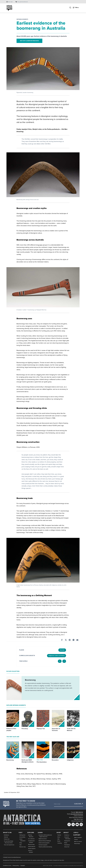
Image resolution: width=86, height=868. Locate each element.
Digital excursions (43, 838)
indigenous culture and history (56, 655)
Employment (67, 841)
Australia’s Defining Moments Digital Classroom (45, 835)
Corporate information (67, 837)
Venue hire (66, 847)
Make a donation (78, 837)
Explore (30, 832)
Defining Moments (22, 19)
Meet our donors (78, 841)
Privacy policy (16, 865)
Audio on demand (30, 851)
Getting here (22, 835)
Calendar (6, 837)
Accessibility (22, 837)
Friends (76, 839)
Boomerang (30, 679)
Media (65, 843)
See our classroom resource (29, 41)
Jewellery (59, 843)
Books (58, 841)
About (66, 832)
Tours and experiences (9, 845)
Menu (77, 7)
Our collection (31, 838)
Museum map (22, 847)
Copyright (22, 865)
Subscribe (77, 803)
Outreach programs (43, 845)
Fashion (59, 835)
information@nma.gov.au (76, 814)
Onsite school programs (44, 843)
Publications (67, 845)
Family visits (6, 839)
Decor (58, 837)
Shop (20, 843)
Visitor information (22, 840)
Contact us (66, 835)
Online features (31, 846)
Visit (20, 832)
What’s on (7, 832)
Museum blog (31, 844)
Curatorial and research (31, 841)
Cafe (20, 845)
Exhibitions (6, 835)
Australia (62, 650)
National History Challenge (45, 841)
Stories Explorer (31, 848)
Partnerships (77, 843)
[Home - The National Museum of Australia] (9, 8)
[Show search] (70, 7)
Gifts (58, 839)
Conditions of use (7, 865)
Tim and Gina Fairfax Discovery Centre (8, 842)
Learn (40, 832)
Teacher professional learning (45, 847)
